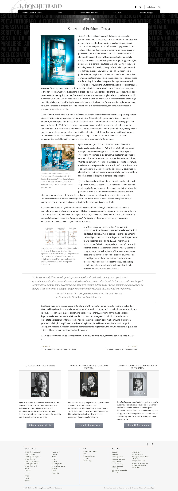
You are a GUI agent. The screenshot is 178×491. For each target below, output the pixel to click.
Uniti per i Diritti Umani (138, 461)
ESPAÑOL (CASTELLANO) (59, 466)
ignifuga (102, 240)
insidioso (100, 102)
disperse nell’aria (91, 261)
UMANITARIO (89, 19)
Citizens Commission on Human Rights (139, 466)
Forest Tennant (65, 293)
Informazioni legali (149, 488)
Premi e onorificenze (89, 456)
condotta (93, 67)
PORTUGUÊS (55, 473)
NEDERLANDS (55, 452)
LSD (59, 125)
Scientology (115, 454)
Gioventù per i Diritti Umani (140, 463)
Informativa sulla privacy (111, 488)
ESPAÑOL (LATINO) (57, 464)
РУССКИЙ (27, 478)
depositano (131, 114)
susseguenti (46, 326)
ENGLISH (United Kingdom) (32, 457)
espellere (88, 254)
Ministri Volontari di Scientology (117, 467)
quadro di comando (108, 188)
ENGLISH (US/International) (33, 452)
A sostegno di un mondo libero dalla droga (140, 457)
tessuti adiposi (108, 114)
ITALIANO (54, 471)
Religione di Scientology (118, 459)
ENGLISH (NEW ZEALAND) (32, 461)
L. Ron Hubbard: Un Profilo (90, 451)
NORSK (54, 459)
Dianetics (114, 452)
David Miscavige (116, 461)
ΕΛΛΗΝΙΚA (54, 468)
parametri (105, 305)
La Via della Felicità (137, 454)
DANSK (27, 468)
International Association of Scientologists (119, 471)
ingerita (84, 118)
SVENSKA (54, 461)
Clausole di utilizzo (137, 488)
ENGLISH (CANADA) (30, 454)
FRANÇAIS (28, 471)
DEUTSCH (54, 454)
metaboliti (45, 281)
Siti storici (86, 458)
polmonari (95, 258)
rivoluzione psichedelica (112, 43)
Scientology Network (117, 457)
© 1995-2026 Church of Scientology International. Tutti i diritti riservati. (43, 488)
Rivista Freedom (136, 452)
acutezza (105, 63)
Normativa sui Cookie (125, 488)
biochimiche (111, 191)
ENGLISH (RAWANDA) (31, 466)
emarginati (114, 91)
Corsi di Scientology (117, 464)
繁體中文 (27, 481)
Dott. (76, 293)
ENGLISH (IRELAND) (30, 459)
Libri (84, 454)
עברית (27, 473)
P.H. (81, 293)
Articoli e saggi (87, 461)
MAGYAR (54, 457)
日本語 (27, 476)
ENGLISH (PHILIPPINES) (31, 464)
